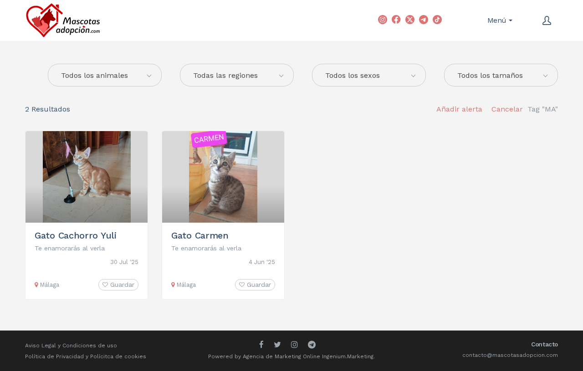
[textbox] (104, 75)
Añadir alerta (459, 109)
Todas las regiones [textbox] (225, 75)
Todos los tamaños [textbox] (490, 75)
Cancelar (507, 109)
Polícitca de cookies (118, 356)
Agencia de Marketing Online (281, 356)
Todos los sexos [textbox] (352, 75)
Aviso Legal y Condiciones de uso (71, 345)
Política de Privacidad (54, 356)
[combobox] (237, 75)
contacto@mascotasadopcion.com (510, 355)
